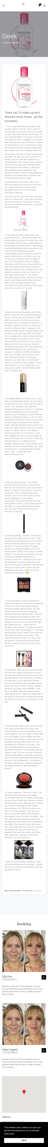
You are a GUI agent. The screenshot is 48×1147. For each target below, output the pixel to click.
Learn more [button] (9, 1133)
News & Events (27, 890)
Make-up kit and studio (12, 890)
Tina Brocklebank (10, 42)
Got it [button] (24, 1140)
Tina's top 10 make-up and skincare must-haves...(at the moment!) (23, 117)
